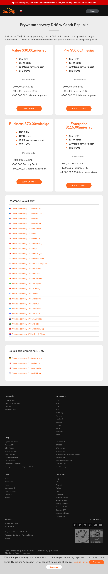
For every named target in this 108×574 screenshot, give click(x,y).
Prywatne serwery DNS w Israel (25, 293)
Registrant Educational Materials (16, 532)
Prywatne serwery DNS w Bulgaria (26, 283)
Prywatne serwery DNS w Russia (25, 313)
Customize (54, 567)
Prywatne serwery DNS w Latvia (25, 303)
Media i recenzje (10, 491)
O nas (7, 479)
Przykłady (59, 485)
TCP (57, 410)
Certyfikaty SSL (10, 460)
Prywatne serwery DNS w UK (24, 233)
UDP (57, 406)
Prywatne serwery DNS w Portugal (26, 253)
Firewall (58, 425)
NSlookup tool (60, 516)
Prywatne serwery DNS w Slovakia (26, 268)
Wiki (57, 482)
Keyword (59, 416)
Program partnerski (11, 523)
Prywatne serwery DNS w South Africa (28, 334)
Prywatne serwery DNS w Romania (26, 278)
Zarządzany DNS (11, 451)
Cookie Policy (42, 550)
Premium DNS (10, 400)
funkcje (58, 488)
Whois (7, 538)
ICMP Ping (59, 413)
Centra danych (10, 488)
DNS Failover (9, 448)
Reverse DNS (9, 445)
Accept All (96, 562)
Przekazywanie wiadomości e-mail (68, 454)
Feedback (8, 494)
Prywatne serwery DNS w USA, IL (26, 218)
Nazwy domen (61, 457)
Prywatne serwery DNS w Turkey (25, 288)
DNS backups (60, 448)
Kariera (7, 497)
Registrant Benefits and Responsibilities (19, 535)
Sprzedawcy (9, 526)
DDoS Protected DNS (12, 403)
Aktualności (9, 482)
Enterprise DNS (10, 410)
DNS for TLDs (61, 464)
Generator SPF (61, 510)
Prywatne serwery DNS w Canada (26, 228)
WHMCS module (62, 497)
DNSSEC (59, 445)
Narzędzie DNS (61, 507)
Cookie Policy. (81, 562)
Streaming (59, 431)
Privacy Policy (28, 550)
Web (57, 403)
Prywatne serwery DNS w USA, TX (26, 208)
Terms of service (12, 550)
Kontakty (8, 485)
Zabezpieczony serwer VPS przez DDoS (19, 467)
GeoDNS (8, 406)
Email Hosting (61, 467)
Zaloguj (92, 11)
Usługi (7, 438)
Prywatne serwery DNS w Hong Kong (27, 329)
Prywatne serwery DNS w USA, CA (26, 213)
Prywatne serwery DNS (64, 460)
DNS (57, 400)
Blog (57, 479)
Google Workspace (11, 457)
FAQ (57, 491)
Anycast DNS (60, 451)
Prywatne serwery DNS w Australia (26, 319)
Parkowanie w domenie (13, 464)
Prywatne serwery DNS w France (25, 238)
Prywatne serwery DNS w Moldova (26, 298)
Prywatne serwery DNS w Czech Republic (29, 263)
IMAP (58, 435)
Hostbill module (61, 500)
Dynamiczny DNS (11, 442)
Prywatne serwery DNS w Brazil (25, 324)
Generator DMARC (62, 513)
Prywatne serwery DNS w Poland (25, 273)
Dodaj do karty (29, 108)
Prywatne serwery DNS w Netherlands (28, 258)
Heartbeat (59, 419)
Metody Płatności (62, 504)
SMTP (58, 428)
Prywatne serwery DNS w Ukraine (26, 308)
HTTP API (59, 494)
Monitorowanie (61, 396)
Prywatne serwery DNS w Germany (26, 243)
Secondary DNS (61, 442)
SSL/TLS (59, 422)
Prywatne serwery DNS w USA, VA (26, 223)
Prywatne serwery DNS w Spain (25, 248)
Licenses (26, 553)
